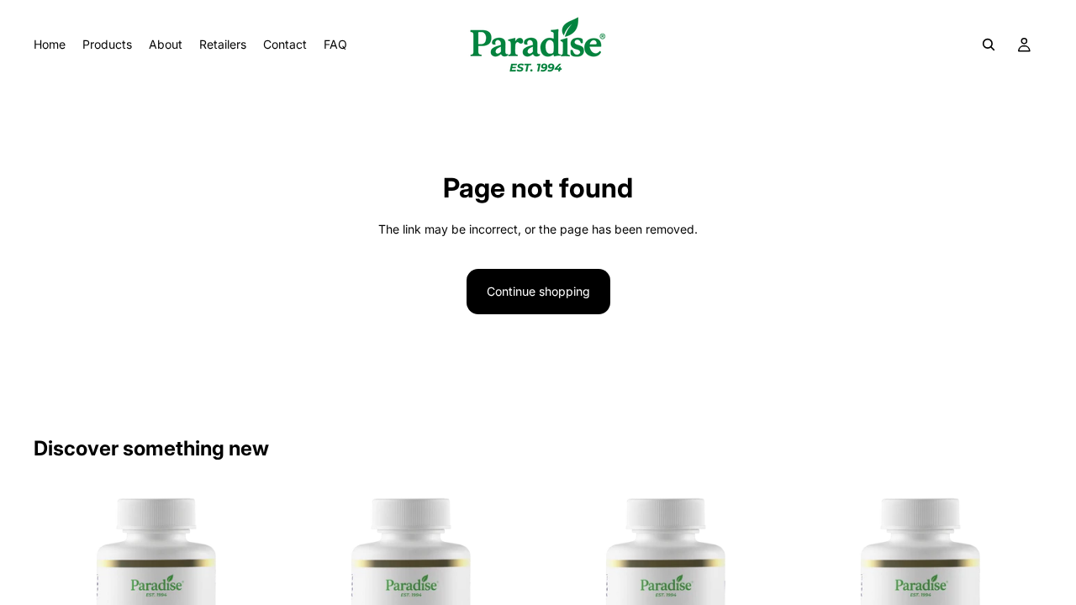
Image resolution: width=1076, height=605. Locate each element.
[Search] (988, 44)
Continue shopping (538, 291)
